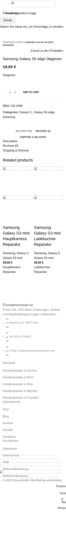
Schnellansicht (7, 287)
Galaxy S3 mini (13, 257)
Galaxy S (23, 253)
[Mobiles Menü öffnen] (4, 4)
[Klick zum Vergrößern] (9, 9)
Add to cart (31, 92)
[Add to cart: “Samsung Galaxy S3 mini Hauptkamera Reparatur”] (7, 278)
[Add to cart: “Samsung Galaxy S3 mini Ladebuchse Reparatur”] (38, 278)
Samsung (9, 253)
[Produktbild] (17, 210)
